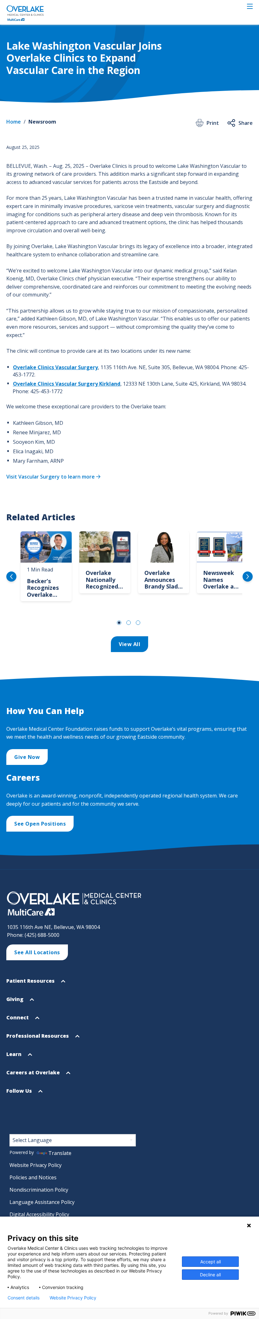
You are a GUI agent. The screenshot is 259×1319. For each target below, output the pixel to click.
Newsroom (42, 121)
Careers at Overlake (33, 1075)
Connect (18, 1020)
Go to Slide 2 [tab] (128, 622)
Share (245, 122)
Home (13, 121)
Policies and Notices (33, 1177)
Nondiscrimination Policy (38, 1189)
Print (213, 122)
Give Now (27, 757)
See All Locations (37, 952)
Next (248, 576)
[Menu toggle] (250, 6)
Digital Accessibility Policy (39, 1214)
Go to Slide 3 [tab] (138, 622)
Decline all (210, 1274)
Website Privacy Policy (35, 1165)
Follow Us (19, 1093)
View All (129, 644)
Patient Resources (31, 983)
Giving (15, 1002)
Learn (14, 1057)
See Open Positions (40, 823)
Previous (11, 576)
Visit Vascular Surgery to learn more (50, 476)
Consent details (23, 1297)
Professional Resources (38, 1038)
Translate (59, 1153)
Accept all (210, 1261)
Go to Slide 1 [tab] (119, 622)
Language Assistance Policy (42, 1202)
